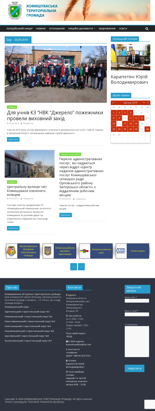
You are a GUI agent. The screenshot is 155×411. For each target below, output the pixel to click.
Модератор (28, 123)
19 (136, 123)
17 (125, 123)
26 (136, 129)
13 (141, 118)
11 (130, 118)
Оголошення (57, 28)
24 (125, 129)
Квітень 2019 (130, 102)
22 (113, 129)
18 (130, 123)
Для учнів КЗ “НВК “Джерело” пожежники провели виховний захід (55, 115)
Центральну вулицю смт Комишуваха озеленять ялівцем (27, 190)
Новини (41, 28)
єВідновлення (107, 28)
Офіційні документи (80, 28)
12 (136, 118)
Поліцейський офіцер (20, 28)
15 (113, 123)
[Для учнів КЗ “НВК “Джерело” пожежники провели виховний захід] (56, 47)
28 (147, 129)
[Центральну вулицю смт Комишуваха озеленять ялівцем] (29, 152)
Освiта (123, 28)
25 (130, 129)
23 (119, 129)
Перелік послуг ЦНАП (70, 154)
